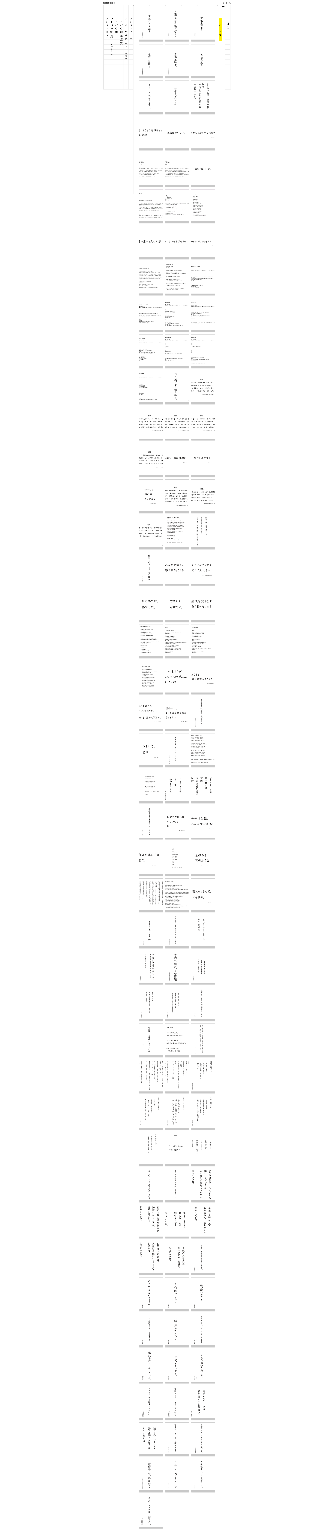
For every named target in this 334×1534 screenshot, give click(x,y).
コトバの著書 (116, 25)
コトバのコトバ (130, 29)
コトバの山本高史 (121, 31)
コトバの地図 (106, 28)
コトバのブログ (126, 40)
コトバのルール (111, 37)
